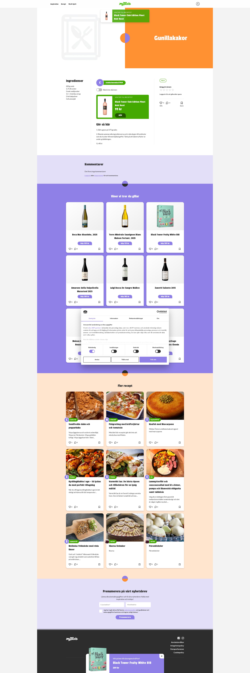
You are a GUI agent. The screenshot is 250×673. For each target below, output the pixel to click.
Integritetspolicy (177, 646)
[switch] (114, 351)
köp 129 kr (165, 296)
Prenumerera (125, 617)
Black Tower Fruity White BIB (165, 234)
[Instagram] (183, 638)
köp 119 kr (125, 243)
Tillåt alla (153, 359)
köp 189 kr (84, 296)
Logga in (88, 175)
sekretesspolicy (130, 610)
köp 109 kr (84, 243)
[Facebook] (179, 638)
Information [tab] (114, 318)
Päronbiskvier (156, 545)
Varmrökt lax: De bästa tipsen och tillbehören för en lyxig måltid (124, 485)
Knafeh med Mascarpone (161, 424)
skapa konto (98, 175)
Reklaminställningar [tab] (136, 318)
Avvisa (97, 359)
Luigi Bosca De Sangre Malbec (125, 287)
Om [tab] (158, 318)
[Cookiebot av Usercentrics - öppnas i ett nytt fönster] (158, 311)
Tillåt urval (125, 359)
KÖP (120, 115)
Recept (63, 4)
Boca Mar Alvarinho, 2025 (84, 234)
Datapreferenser (177, 649)
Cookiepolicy (179, 652)
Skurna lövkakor (117, 545)
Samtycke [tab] (92, 318)
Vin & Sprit (72, 4)
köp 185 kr (125, 296)
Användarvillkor (177, 642)
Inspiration (54, 4)
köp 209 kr (165, 243)
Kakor (163, 80)
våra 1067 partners (94, 328)
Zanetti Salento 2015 (165, 287)
